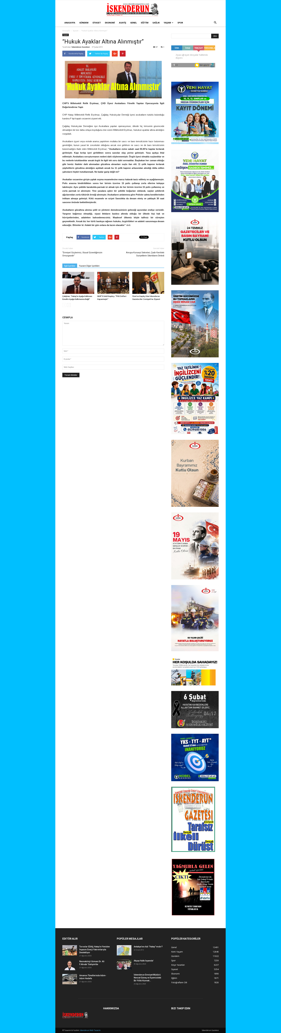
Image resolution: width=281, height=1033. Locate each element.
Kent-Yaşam (177, 951)
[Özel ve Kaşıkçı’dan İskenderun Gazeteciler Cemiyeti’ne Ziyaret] (148, 283)
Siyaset (96, 22)
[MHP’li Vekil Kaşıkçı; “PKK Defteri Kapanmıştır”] (113, 283)
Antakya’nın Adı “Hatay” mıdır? (148, 946)
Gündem (83, 22)
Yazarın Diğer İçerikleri (89, 266)
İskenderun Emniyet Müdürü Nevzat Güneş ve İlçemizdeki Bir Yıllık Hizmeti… (147, 978)
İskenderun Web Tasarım (90, 1030)
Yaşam (167, 22)
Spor (180, 22)
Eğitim (144, 22)
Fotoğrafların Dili (179, 982)
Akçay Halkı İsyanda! (143, 961)
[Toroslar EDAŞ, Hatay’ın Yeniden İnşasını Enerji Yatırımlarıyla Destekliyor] (69, 950)
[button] (215, 22)
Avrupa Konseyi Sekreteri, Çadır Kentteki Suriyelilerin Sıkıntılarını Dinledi (145, 254)
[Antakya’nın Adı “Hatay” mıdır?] (124, 950)
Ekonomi (110, 22)
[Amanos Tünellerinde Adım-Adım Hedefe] (69, 979)
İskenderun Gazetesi (81, 47)
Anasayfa (69, 22)
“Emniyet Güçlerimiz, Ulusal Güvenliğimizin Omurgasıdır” (82, 254)
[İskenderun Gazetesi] (140, 9)
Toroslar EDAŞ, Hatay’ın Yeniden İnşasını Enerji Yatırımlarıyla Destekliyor (94, 949)
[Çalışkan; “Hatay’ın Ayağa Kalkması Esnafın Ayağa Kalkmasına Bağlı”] (78, 283)
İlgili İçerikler (69, 266)
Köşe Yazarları (178, 964)
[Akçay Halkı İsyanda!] (124, 964)
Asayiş (122, 22)
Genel (133, 22)
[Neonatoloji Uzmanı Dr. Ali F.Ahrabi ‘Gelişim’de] (69, 965)
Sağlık (156, 22)
